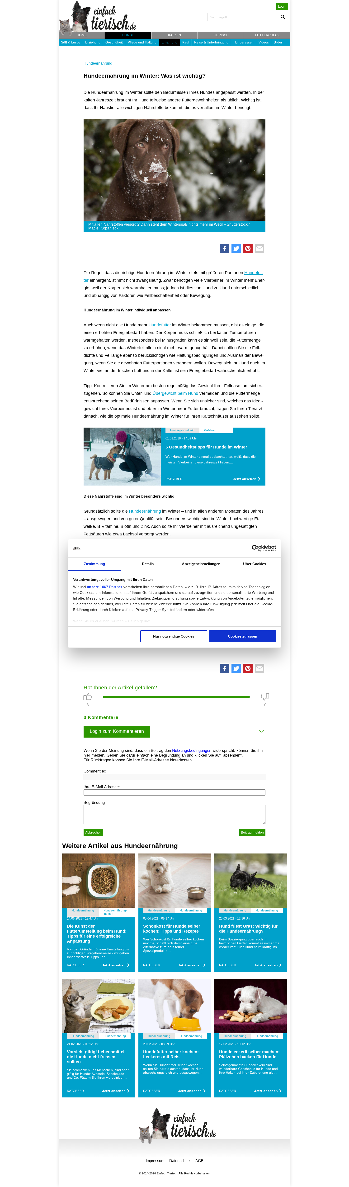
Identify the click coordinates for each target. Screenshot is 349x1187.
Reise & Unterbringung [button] (211, 42)
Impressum (155, 1161)
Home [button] (82, 35)
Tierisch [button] (221, 35)
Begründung (94, 802)
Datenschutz (179, 1161)
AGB (199, 1161)
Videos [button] (264, 42)
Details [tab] (148, 564)
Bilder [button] (278, 42)
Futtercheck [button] (267, 35)
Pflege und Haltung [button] (142, 42)
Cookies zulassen (242, 636)
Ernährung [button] (169, 42)
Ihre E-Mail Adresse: (102, 787)
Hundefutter (160, 325)
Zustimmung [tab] (94, 564)
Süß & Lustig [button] (70, 42)
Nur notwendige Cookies (173, 636)
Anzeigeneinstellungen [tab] (201, 564)
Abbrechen (93, 832)
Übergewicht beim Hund (175, 393)
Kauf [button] (185, 42)
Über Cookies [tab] (254, 564)
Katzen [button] (174, 35)
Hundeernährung (98, 63)
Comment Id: (95, 771)
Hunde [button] (128, 35)
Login (282, 6)
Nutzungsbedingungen (191, 750)
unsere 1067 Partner (105, 587)
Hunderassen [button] (243, 42)
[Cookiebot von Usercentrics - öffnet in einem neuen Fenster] (255, 548)
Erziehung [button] (92, 42)
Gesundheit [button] (114, 42)
